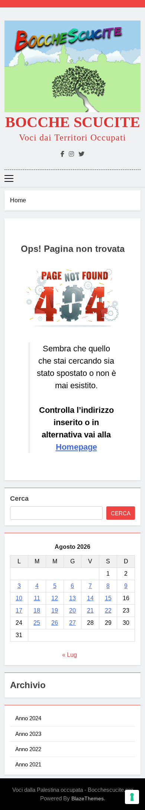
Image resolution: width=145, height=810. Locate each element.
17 (19, 610)
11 (37, 598)
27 (72, 623)
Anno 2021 (28, 764)
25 (36, 623)
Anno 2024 (28, 718)
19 (54, 610)
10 (19, 598)
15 (108, 598)
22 (108, 610)
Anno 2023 (28, 734)
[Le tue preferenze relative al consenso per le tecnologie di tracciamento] (132, 797)
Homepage (76, 447)
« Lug (69, 655)
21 (90, 610)
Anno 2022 (28, 749)
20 (72, 610)
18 (36, 610)
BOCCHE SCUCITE (72, 122)
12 (54, 598)
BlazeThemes (87, 798)
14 (90, 598)
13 (72, 598)
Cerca (19, 498)
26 (54, 623)
